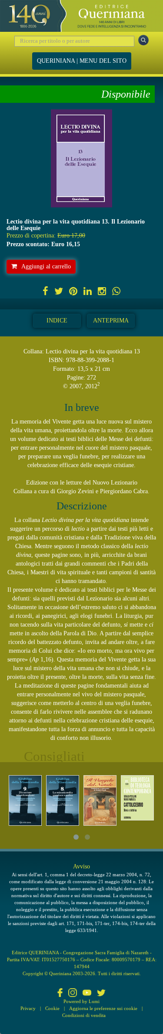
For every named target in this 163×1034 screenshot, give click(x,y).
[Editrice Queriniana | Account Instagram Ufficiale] (72, 993)
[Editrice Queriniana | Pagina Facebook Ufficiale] (60, 993)
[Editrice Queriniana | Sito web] (81, 16)
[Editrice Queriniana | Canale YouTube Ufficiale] (87, 993)
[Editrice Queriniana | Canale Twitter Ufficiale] (101, 993)
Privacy (28, 1008)
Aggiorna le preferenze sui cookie (103, 1008)
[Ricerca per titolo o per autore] (143, 40)
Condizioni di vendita (84, 1015)
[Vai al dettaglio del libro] (25, 800)
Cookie (52, 1008)
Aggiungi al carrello (46, 266)
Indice (57, 320)
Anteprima (111, 320)
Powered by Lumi (81, 1001)
